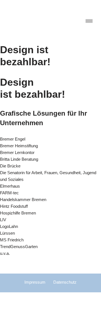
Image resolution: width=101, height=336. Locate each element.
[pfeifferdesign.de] (51, 22)
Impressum (34, 282)
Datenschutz (65, 282)
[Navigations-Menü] (89, 22)
